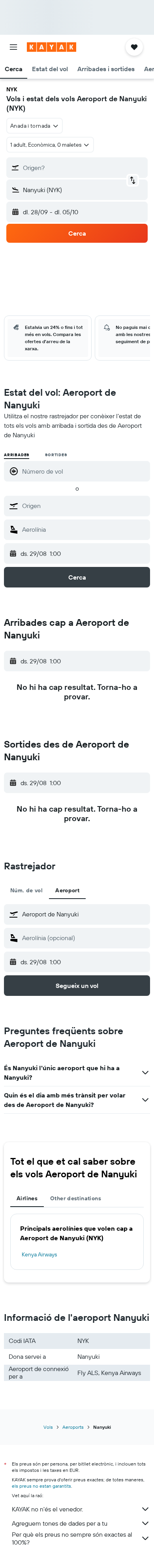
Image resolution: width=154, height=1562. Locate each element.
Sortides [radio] (56, 454)
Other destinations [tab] (75, 1198)
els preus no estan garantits (41, 1486)
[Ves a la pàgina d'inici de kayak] (51, 47)
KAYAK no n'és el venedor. (47, 1509)
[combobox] (84, 505)
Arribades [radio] (16, 454)
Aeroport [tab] (67, 890)
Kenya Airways (39, 1254)
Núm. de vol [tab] (26, 890)
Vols (48, 1427)
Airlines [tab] (27, 1198)
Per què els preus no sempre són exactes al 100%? (72, 1538)
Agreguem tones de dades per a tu (59, 1523)
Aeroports (73, 1427)
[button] (13, 47)
